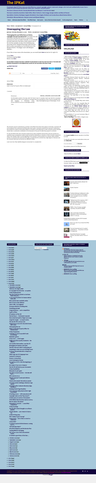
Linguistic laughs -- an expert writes (19, 320)
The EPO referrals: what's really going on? (20, 347)
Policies (81, 20)
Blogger (51, 475)
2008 (9, 283)
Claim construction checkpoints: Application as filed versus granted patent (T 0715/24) (78, 214)
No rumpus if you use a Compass (18, 365)
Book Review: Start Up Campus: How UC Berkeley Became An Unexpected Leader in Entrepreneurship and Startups (74, 251)
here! (53, 10)
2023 (9, 253)
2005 (9, 462)
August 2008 (13, 442)
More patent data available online (18, 300)
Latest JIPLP (12, 421)
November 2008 (14, 287)
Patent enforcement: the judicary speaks (20, 381)
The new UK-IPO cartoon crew (17, 321)
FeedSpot (72, 63)
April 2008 (13, 450)
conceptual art (19, 26)
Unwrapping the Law (14, 326)
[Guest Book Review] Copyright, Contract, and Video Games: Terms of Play (79, 235)
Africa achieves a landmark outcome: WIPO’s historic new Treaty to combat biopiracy (73, 257)
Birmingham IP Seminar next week (18, 345)
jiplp (65, 264)
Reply (12, 104)
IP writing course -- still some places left (20, 394)
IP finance (66, 248)
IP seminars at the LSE (15, 314)
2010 (9, 279)
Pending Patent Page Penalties (17, 389)
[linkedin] (87, 471)
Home (9, 20)
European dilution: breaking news (18, 306)
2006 (9, 460)
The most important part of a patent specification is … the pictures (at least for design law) (79, 230)
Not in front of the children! (16, 302)
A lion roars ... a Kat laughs (16, 338)
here (43, 52)
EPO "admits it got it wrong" (17, 416)
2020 (9, 259)
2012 (9, 275)
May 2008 (12, 448)
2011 (9, 277)
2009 (9, 281)
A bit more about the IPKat (19, 20)
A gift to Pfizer (13, 312)
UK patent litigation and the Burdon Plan (20, 428)
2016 (9, 267)
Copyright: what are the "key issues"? (19, 396)
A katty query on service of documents (19, 397)
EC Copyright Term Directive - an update (20, 290)
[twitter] (85, 471)
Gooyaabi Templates (66, 472)
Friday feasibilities (14, 369)
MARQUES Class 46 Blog (70, 269)
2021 (9, 257)
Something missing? (14, 308)
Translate (45, 249)
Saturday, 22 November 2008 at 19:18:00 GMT (50, 95)
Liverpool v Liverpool (15, 356)
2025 (9, 249)
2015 (9, 269)
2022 (9, 255)
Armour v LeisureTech (15, 358)
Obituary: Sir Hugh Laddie (16, 288)
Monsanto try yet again (15, 371)
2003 (9, 466)
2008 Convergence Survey (16, 360)
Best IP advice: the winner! (16, 401)
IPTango (66, 260)
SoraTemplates (51, 472)
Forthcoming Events (67, 20)
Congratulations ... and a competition (19, 310)
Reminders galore (14, 336)
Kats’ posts (40, 20)
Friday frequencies (14, 331)
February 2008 (14, 454)
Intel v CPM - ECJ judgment (16, 304)
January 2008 (13, 456)
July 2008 (12, 444)
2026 (9, 247)
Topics (75, 20)
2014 (9, 271)
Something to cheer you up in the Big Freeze (21, 349)
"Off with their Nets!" (15, 426)
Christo (12, 26)
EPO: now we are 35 (14, 376)
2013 (9, 273)
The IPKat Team (32, 20)
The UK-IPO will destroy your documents (20, 367)
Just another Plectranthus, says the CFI (19, 343)
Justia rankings (78, 58)
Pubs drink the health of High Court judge (20, 318)
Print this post (13, 66)
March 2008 (13, 452)
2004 (9, 464)
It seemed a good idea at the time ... (19, 435)
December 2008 (14, 285)
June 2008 (12, 446)
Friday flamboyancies (15, 292)
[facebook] (82, 471)
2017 (9, 265)
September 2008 (14, 440)
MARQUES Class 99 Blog (70, 274)
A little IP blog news (14, 414)
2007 (9, 458)
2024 (9, 251)
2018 (9, 263)
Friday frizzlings (13, 406)
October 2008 (13, 438)
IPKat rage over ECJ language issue (18, 354)
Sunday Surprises (74, 187)
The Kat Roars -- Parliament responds (19, 316)
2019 (9, 261)
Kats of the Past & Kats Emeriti (53, 20)
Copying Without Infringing (16, 430)
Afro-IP (66, 254)
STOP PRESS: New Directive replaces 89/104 (21, 399)
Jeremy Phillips (27, 26)
